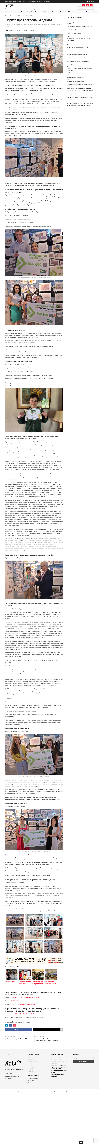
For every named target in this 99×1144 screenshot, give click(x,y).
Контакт (80, 11)
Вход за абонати (32, 1061)
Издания (46, 11)
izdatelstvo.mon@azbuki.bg (17, 1004)
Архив (30, 1082)
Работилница (28, 1017)
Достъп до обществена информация (62, 1091)
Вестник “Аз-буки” (33, 1078)
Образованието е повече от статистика (77, 36)
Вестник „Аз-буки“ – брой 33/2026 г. (76, 64)
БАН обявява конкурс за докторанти (76, 77)
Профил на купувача (89, 1091)
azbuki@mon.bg (30, 1004)
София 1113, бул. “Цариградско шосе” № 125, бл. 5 (24, 997)
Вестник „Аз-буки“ (26, 11)
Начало (8, 11)
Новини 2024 (17, 15)
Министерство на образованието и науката (32, 1)
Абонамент (71, 11)
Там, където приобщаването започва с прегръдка (79, 26)
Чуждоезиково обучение (57, 1074)
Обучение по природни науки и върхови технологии (59, 1067)
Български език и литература (59, 1061)
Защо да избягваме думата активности (77, 54)
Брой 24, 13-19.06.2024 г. (27, 15)
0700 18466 (14, 1001)
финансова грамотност (38, 1017)
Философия (54, 1076)
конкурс (12, 1017)
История (53, 1072)
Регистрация (91, 1)
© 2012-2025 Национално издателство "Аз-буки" (16, 1091)
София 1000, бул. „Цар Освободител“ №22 (22, 1014)
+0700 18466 (8, 1073)
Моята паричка (19, 1017)
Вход (85, 1)
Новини (11, 15)
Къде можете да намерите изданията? (35, 1058)
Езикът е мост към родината (74, 33)
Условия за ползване (77, 1091)
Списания (38, 11)
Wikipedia (47, 1)
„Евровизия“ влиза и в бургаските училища (78, 61)
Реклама (62, 11)
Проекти (54, 11)
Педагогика (54, 1063)
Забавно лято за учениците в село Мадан (77, 47)
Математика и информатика (58, 1065)
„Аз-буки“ (12, 30)
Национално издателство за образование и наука (20, 9)
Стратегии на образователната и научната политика (60, 1058)
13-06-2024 (19, 30)
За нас (15, 11)
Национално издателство (13, 1)
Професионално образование (59, 1070)
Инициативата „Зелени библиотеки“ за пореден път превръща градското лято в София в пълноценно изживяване (80, 68)
